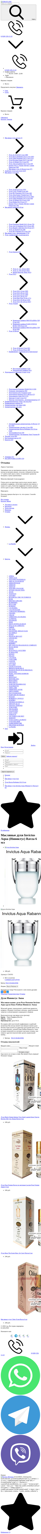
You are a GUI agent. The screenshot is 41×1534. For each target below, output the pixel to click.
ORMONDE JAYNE (15, 689)
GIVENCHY (13, 638)
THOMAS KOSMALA (16, 702)
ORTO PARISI (14, 691)
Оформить (19, 87)
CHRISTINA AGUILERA (17, 617)
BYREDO (12, 606)
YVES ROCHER (14, 721)
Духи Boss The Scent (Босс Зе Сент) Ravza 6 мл (17, 1253)
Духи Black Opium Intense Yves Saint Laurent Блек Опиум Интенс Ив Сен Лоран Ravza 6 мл (20, 1118)
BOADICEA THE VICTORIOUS (20, 597)
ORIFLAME (13, 688)
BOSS (11, 599)
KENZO (11, 654)
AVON (11, 592)
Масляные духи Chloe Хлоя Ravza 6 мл (14, 1319)
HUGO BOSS (13, 647)
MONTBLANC (14, 679)
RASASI (12, 696)
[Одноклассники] (5, 992)
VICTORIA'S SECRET (16, 716)
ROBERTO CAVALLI (16, 698)
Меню (9, 501)
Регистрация (9, 747)
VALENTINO (13, 711)
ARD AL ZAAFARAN (16, 581)
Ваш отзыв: (23, 1048)
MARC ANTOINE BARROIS (19, 673)
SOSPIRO (12, 700)
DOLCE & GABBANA (16, 625)
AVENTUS (12, 594)
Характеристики (13, 994)
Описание (4, 994)
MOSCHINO (13, 681)
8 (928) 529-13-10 (6, 36)
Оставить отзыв (24, 1052)
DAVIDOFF (13, 620)
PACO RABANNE (15, 693)
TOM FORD (13, 707)
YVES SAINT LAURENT (17, 720)
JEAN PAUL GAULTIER (17, 650)
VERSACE (12, 714)
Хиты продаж (9, 508)
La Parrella (12, 544)
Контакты (8, 506)
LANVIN (12, 661)
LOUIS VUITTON (15, 666)
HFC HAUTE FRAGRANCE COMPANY (23, 645)
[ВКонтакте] (2, 992)
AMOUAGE (13, 578)
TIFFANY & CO (14, 704)
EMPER (11, 627)
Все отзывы (5, 499)
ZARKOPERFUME (15, 723)
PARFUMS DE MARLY (17, 695)
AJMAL (11, 576)
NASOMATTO (14, 686)
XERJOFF (12, 718)
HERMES (12, 643)
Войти (33, 745)
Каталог (4, 501)
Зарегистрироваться (8, 771)
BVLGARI (12, 604)
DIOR (11, 622)
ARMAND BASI (14, 583)
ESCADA (12, 629)
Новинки (8, 510)
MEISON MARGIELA (16, 668)
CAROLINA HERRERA (17, 611)
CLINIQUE (12, 618)
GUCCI (11, 640)
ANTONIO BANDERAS (17, 579)
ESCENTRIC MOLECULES (18, 631)
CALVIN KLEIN (14, 610)
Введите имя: (5, 1046)
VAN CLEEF (13, 712)
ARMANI (12, 585)
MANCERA (13, 672)
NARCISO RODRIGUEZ (17, 684)
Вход (2, 747)
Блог (6, 728)
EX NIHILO (13, 633)
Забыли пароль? (11, 756)
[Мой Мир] (7, 992)
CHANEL (12, 613)
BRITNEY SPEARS (15, 601)
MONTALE (13, 677)
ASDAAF (12, 586)
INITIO (11, 649)
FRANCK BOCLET (15, 636)
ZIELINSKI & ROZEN (16, 725)
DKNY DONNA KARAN (17, 624)
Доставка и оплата (11, 504)
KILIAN (11, 656)
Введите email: (34, 1046)
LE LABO (12, 665)
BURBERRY (13, 602)
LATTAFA (12, 663)
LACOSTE (12, 657)
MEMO (11, 675)
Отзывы (7, 512)
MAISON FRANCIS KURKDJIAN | (21, 670)
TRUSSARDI (13, 709)
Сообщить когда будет (12, 979)
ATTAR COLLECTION (17, 590)
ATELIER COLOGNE (16, 588)
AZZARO (12, 595)
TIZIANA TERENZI (15, 705)
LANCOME (13, 659)
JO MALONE (13, 652)
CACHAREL (13, 608)
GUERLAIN (13, 641)
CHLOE (11, 615)
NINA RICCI (13, 682)
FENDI (11, 634)
